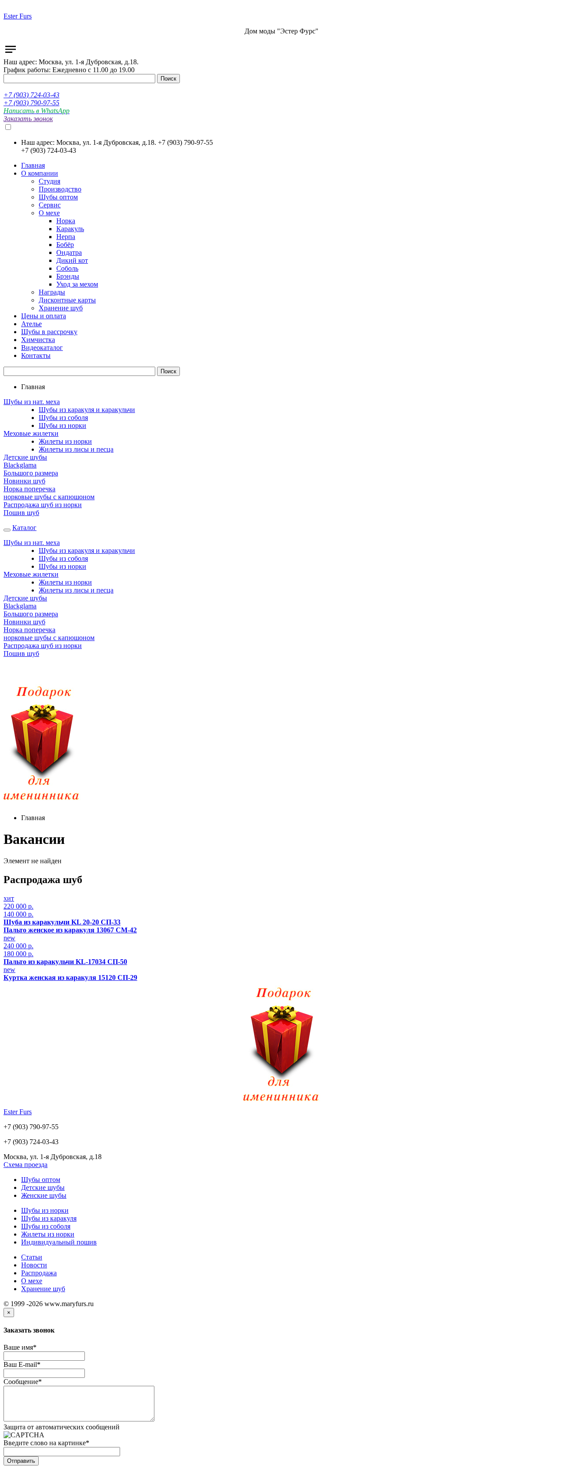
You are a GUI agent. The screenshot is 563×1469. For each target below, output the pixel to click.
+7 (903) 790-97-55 (31, 103)
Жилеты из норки (65, 441)
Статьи (31, 1257)
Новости (34, 1265)
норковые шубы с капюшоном (49, 497)
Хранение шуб (43, 1288)
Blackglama (20, 465)
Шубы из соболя (63, 417)
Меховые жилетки (31, 433)
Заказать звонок (28, 118)
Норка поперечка (29, 489)
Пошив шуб (21, 512)
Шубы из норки (62, 425)
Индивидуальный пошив (59, 1242)
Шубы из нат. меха (32, 401)
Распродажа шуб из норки (43, 504)
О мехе (31, 1281)
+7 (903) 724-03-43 (31, 95)
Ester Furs (18, 16)
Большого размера (31, 473)
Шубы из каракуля (49, 1218)
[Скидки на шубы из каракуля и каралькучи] (42, 802)
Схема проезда (26, 1164)
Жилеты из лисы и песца (76, 449)
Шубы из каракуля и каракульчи (87, 409)
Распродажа (39, 1273)
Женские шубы (43, 1195)
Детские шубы (25, 457)
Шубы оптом (40, 1179)
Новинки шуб (24, 481)
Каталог (24, 527)
